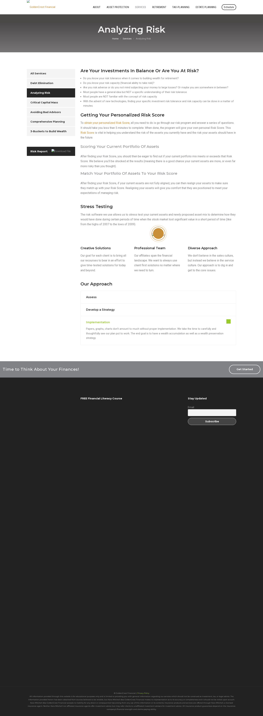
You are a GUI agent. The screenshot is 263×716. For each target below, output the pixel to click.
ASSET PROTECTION (118, 7)
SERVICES (140, 7)
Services (127, 38)
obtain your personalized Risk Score (107, 123)
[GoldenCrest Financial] (41, 7)
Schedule (229, 7)
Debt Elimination (41, 83)
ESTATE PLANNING (206, 7)
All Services (38, 73)
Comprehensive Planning (47, 121)
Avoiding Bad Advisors (45, 112)
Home (115, 38)
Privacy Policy (143, 693)
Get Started (245, 369)
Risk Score (87, 132)
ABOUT (97, 7)
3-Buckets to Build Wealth (48, 131)
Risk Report (38, 151)
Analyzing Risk (40, 92)
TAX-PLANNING (180, 7)
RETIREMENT (159, 7)
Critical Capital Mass (44, 102)
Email (191, 407)
